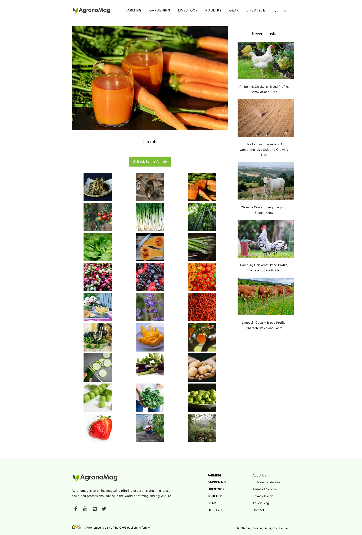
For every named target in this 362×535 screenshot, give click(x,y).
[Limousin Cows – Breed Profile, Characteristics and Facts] (266, 297)
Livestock (188, 10)
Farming (134, 10)
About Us (259, 475)
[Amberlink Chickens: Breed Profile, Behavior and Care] (266, 61)
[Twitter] (104, 509)
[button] (274, 10)
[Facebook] (75, 509)
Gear (234, 10)
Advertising (261, 503)
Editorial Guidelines (266, 482)
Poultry (213, 10)
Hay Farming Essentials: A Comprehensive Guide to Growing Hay (264, 149)
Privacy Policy (263, 496)
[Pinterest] (94, 509)
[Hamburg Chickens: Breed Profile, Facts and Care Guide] (266, 239)
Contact (258, 510)
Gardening (160, 10)
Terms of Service (265, 489)
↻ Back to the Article (150, 161)
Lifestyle (255, 10)
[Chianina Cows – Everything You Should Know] (266, 182)
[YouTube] (85, 509)
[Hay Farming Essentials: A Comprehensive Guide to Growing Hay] (266, 119)
